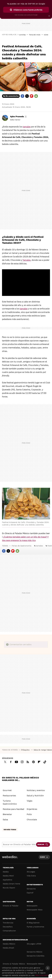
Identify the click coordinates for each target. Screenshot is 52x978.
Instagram (22, 762)
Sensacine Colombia (35, 956)
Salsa (5, 819)
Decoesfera (7, 927)
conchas (22, 35)
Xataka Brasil (8, 948)
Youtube (16, 762)
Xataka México (9, 944)
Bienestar (7, 814)
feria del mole (34, 35)
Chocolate (32, 819)
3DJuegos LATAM (34, 944)
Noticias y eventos (36, 790)
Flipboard (31, 96)
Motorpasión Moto (34, 910)
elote (46, 35)
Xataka (6, 872)
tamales (27, 126)
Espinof (30, 893)
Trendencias (8, 923)
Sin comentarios (12, 96)
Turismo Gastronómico (10, 802)
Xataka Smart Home (11, 884)
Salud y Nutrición (35, 795)
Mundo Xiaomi (9, 888)
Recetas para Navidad (13, 809)
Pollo (29, 814)
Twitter (27, 96)
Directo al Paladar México (14, 964)
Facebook (22, 96)
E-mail (36, 96)
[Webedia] (10, 858)
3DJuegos (31, 872)
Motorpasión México (35, 964)
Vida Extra (31, 876)
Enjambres (32, 809)
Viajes (29, 801)
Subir (42, 857)
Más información (42, 975)
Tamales (26, 260)
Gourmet (7, 790)
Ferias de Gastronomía (21, 546)
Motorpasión (32, 906)
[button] (18, 116)
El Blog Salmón (33, 923)
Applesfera (7, 880)
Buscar (40, 844)
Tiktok (45, 762)
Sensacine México (34, 952)
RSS (28, 762)
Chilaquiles (25, 750)
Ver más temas (10, 829)
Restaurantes (9, 795)
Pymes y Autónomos (35, 927)
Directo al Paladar (10, 906)
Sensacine (31, 889)
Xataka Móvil (8, 876)
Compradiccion (9, 931)
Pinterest (33, 762)
